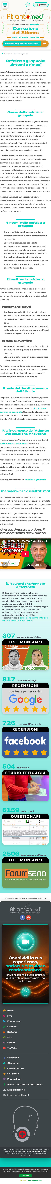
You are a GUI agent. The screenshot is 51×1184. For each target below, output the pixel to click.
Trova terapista (34, 1181)
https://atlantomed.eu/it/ (34, 1151)
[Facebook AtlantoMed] (22, 917)
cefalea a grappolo (35, 479)
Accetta (25, 1176)
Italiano (43, 4)
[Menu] (5, 5)
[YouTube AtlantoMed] (28, 917)
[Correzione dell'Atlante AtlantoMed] (25, 908)
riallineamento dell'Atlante (13, 443)
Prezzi (23, 1181)
